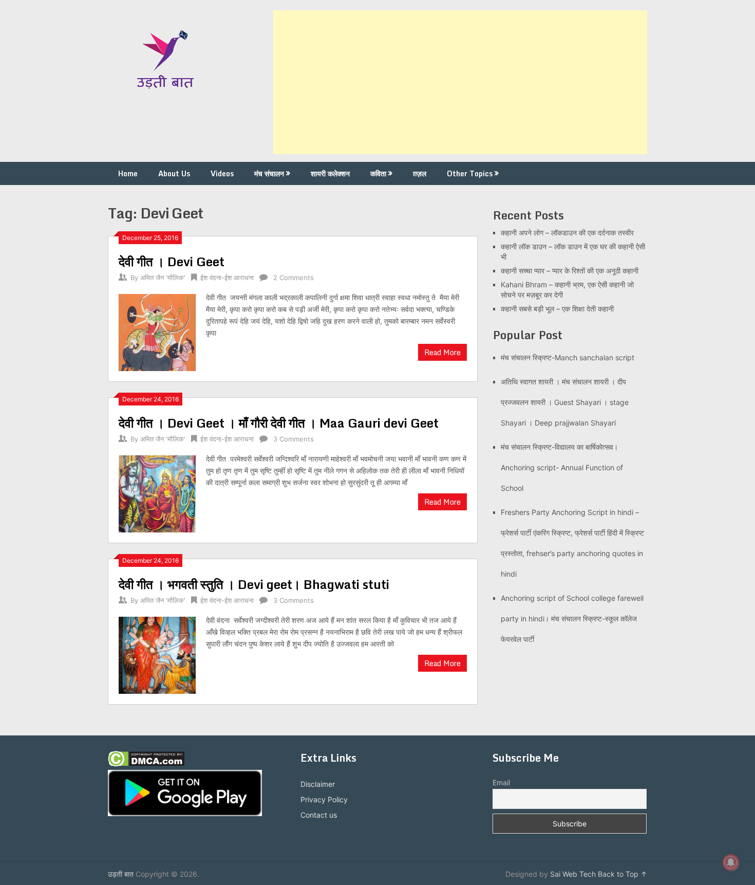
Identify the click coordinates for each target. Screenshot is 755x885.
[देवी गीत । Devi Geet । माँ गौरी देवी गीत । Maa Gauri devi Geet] (157, 492)
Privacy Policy (324, 799)
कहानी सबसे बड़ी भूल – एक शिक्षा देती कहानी (557, 308)
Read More (442, 352)
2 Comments (293, 277)
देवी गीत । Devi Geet (171, 261)
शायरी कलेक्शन (330, 173)
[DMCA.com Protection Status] (146, 764)
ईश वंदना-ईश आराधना (227, 277)
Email (501, 782)
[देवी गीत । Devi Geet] (157, 331)
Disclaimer (317, 784)
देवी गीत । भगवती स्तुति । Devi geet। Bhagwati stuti (254, 584)
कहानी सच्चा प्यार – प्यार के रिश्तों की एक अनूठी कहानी (569, 270)
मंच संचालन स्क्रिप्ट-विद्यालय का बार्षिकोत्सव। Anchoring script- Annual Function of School (562, 467)
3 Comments (293, 439)
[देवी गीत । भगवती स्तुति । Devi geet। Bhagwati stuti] (157, 654)
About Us (174, 173)
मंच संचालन (269, 173)
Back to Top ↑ (622, 874)
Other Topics (470, 173)
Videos (222, 173)
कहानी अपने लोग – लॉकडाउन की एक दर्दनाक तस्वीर (567, 232)
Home (128, 173)
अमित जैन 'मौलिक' (162, 277)
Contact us (318, 814)
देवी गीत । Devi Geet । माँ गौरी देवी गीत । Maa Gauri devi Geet (279, 423)
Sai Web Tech (573, 874)
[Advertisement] (460, 82)
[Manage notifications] (731, 862)
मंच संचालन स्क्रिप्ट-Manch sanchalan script (567, 357)
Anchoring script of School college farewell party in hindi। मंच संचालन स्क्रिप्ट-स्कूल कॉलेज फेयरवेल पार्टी (572, 618)
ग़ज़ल (419, 173)
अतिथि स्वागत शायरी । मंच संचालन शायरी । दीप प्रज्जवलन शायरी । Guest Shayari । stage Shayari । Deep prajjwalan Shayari (565, 402)
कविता (378, 173)
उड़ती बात (121, 874)
